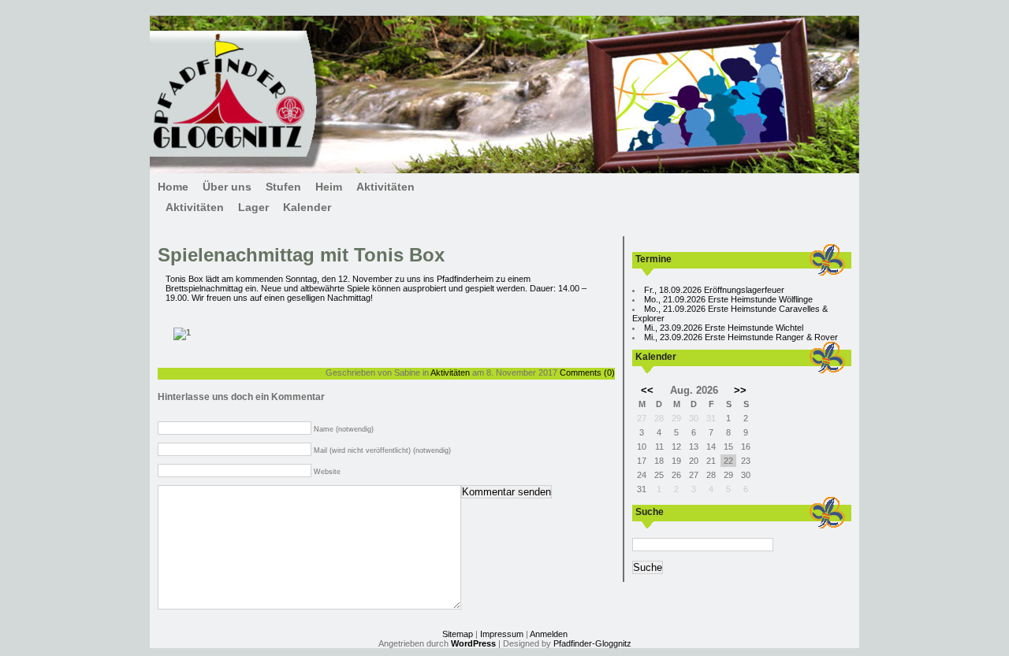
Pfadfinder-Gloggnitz (592, 643)
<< (647, 390)
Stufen (283, 186)
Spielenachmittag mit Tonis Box (301, 254)
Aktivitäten (385, 186)
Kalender (307, 207)
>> (740, 390)
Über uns (227, 186)
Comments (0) (587, 372)
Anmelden (549, 634)
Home (173, 186)
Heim (328, 186)
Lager (253, 207)
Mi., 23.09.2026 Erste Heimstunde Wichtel (723, 327)
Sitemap (457, 634)
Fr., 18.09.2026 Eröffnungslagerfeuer (714, 290)
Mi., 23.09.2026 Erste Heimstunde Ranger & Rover (741, 337)
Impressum (501, 634)
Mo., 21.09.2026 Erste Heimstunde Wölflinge (728, 299)
